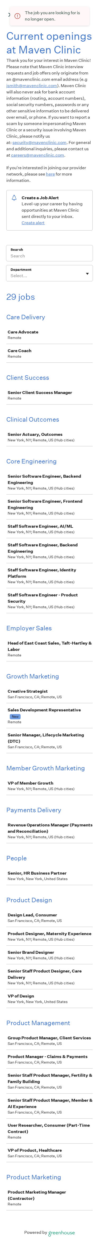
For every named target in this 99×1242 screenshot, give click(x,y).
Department (21, 269)
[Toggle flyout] (87, 274)
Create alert (33, 222)
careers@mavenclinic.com (37, 155)
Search (17, 249)
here (50, 174)
